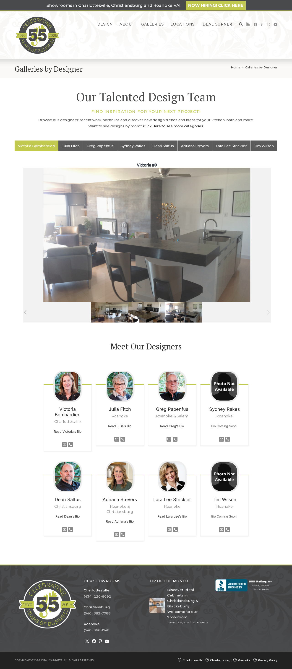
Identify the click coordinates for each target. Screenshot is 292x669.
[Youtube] (107, 641)
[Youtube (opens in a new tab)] (275, 24)
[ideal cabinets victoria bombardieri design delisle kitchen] (146, 312)
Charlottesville (97, 590)
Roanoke (92, 624)
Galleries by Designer (261, 67)
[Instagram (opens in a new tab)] (268, 24)
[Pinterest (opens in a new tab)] (262, 24)
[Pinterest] (100, 641)
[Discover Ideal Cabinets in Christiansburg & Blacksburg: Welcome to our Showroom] (157, 605)
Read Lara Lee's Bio (172, 516)
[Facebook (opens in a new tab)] (255, 24)
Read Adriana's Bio (120, 521)
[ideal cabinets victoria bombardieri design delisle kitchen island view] (183, 312)
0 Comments (200, 622)
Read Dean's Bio (67, 516)
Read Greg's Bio (172, 426)
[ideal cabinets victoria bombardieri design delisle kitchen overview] (109, 312)
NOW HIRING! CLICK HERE (215, 5)
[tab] (36, 146)
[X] (87, 641)
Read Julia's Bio (119, 426)
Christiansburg (97, 607)
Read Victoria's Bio (67, 431)
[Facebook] (94, 641)
